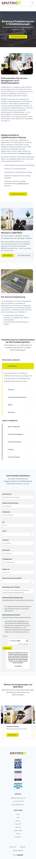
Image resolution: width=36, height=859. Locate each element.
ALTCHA (26, 644)
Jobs (18, 817)
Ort (3, 522)
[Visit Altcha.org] (27, 641)
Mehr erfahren (7, 255)
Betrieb (29, 153)
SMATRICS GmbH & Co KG (18, 798)
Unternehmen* (7, 494)
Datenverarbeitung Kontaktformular (24, 600)
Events (18, 833)
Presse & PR (18, 824)
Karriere (18, 820)
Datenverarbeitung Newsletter (23, 617)
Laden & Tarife (18, 830)
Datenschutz (12, 847)
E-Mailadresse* (7, 559)
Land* (4, 531)
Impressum (23, 847)
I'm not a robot (15, 641)
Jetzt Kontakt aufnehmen (18, 36)
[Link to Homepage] (11, 2)
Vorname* (5, 540)
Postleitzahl (6, 512)
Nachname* (6, 550)
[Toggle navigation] (32, 3)
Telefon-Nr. (6, 569)
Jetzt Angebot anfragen (24, 255)
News (18, 814)
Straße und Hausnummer (10, 503)
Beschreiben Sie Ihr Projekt (11, 587)
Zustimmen (18, 666)
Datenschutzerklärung (8, 600)
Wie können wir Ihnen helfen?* (12, 578)
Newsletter (18, 837)
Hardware (22, 153)
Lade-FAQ (18, 827)
